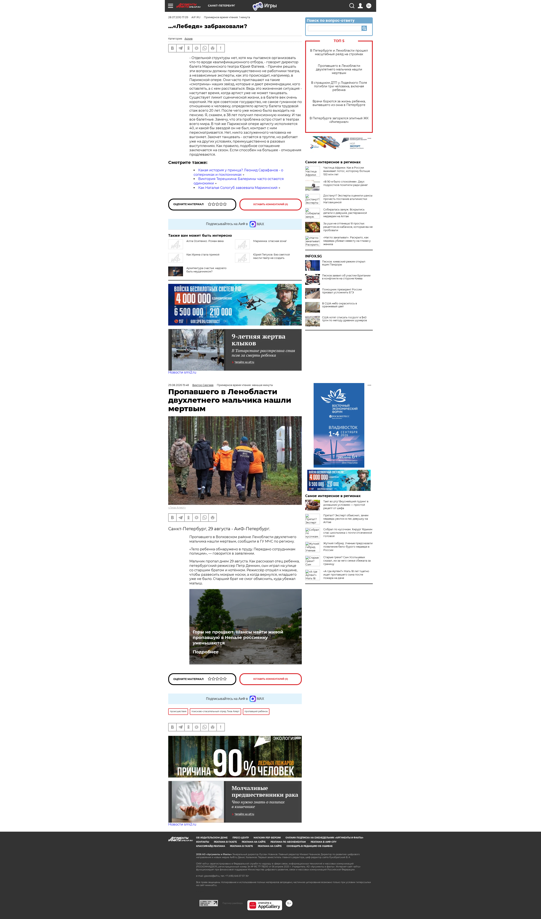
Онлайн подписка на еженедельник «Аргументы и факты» (324, 837)
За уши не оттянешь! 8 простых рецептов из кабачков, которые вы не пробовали (348, 227)
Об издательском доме (212, 837)
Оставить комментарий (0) (270, 204)
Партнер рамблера (233, 903)
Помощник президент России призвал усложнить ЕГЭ (342, 291)
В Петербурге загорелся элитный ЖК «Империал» (339, 120)
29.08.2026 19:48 (178, 385)
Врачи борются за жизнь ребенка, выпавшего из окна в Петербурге (339, 103)
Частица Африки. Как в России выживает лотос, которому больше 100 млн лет (346, 171)
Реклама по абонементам (288, 842)
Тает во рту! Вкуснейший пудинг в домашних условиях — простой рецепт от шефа (345, 505)
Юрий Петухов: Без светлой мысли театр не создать (271, 256)
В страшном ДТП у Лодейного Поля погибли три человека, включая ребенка (339, 86)
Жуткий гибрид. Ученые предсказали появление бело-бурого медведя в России (348, 547)
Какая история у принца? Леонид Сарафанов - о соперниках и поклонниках (238, 172)
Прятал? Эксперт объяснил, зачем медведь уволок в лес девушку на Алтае (345, 519)
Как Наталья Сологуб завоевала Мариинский (237, 188)
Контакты (202, 842)
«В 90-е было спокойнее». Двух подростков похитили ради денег (345, 183)
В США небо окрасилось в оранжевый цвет (339, 305)
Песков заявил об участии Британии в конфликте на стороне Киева (346, 277)
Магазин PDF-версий (267, 837)
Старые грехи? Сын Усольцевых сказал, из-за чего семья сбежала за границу (347, 561)
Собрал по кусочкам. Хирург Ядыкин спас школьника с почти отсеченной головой (347, 533)
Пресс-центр (240, 837)
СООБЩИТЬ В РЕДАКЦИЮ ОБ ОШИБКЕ (310, 846)
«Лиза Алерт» (177, 507)
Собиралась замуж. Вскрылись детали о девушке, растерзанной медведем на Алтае (345, 213)
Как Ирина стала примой (202, 254)
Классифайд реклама (210, 846)
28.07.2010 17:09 (178, 17)
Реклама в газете (225, 842)
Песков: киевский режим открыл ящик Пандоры (343, 263)
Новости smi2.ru (182, 372)
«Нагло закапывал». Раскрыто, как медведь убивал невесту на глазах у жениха (347, 241)
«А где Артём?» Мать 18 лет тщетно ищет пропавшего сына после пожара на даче (346, 575)
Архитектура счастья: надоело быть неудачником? (206, 269)
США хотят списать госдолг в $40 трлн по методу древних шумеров (344, 319)
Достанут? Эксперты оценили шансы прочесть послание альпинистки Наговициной (347, 199)
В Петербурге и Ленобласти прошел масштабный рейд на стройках (339, 52)
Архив (188, 38)
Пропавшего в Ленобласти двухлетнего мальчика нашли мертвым (339, 69)
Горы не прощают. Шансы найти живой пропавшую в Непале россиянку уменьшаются (238, 637)
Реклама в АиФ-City (323, 842)
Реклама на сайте (254, 842)
